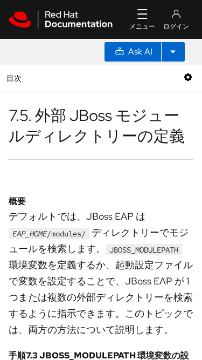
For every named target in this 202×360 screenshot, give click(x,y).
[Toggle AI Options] (173, 52)
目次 (15, 78)
